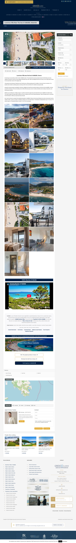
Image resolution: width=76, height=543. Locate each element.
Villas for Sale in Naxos (9, 485)
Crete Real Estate (27, 329)
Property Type (44, 10)
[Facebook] (62, 1)
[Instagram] (70, 1)
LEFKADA (40, 14)
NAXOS (55, 14)
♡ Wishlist (54, 10)
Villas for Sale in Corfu (9, 477)
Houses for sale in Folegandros (11, 504)
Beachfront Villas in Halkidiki (10, 464)
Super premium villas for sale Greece (35, 470)
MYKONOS (14, 14)
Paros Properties (46, 329)
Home (18, 10)
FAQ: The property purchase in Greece (28, 354)
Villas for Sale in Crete (9, 481)
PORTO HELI (66, 14)
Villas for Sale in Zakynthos (10, 483)
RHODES (60, 14)
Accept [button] (60, 541)
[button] (29, 389)
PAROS (51, 14)
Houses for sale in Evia (10, 510)
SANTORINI (8, 14)
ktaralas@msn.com (62, 493)
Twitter (22, 405)
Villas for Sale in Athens (9, 466)
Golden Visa (27, 10)
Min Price (59, 62)
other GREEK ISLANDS (36, 16)
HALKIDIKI (30, 14)
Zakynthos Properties (29, 331)
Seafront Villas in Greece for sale (34, 468)
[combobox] (64, 45)
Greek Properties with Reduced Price (35, 472)
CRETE (24, 14)
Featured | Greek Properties (33, 474)
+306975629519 (28, 412)
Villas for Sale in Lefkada (9, 470)
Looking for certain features (63, 76)
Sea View (23, 373)
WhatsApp (28, 405)
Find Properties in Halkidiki (28, 363)
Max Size (68, 67)
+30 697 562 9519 (62, 486)
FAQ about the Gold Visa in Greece (28, 358)
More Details (7, 451)
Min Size (60, 67)
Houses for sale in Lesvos (10, 495)
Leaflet (41, 400)
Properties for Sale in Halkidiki (39, 319)
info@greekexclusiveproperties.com (62, 489)
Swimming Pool (9, 375)
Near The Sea (8, 373)
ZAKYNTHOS (45, 14)
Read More (29, 346)
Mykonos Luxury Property (37, 329)
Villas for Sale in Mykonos (10, 475)
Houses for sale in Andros (10, 506)
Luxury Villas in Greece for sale (34, 466)
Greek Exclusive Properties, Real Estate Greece (38, 7)
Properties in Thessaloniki (10, 489)
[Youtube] (65, 1)
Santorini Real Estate (12, 329)
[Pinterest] (67, 1)
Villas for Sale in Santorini (10, 479)
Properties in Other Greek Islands (11, 491)
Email (34, 405)
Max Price (67, 62)
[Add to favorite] (5, 34)
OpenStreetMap (46, 400)
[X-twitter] (63, 1)
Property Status (61, 47)
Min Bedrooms (60, 57)
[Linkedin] (69, 1)
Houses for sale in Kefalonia (11, 493)
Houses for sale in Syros (10, 500)
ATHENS (19, 14)
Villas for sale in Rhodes (9, 487)
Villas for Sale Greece (32, 464)
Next (53, 46)
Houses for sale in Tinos (10, 502)
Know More (22, 421)
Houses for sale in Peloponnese (11, 497)
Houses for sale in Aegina (10, 508)
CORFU (34, 14)
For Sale (35, 10)
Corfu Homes (20, 329)
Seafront (39, 373)
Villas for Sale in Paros (9, 468)
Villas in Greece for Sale (27, 320)
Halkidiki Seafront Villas (20, 319)
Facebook (16, 405)
